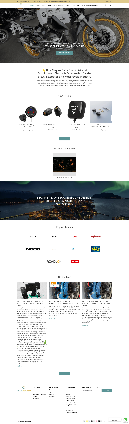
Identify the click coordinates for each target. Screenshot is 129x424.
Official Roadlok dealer (92, 5)
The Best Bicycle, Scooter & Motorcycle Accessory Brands (72, 404)
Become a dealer (70, 410)
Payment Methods (70, 396)
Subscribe (107, 390)
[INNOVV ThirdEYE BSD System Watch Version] (28, 112)
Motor (34, 389)
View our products (64, 52)
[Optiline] (54, 249)
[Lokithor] (95, 237)
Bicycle (34, 392)
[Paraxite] (75, 249)
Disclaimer (68, 394)
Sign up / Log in (108, 1)
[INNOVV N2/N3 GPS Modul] (77, 112)
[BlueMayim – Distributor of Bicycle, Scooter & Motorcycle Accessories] (21, 5)
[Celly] (33, 237)
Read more (20, 366)
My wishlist (52, 396)
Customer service (70, 400)
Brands (35, 396)
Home (32, 5)
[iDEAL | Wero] (87, 421)
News (83, 5)
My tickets (51, 394)
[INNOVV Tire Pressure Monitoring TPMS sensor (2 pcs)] (101, 112)
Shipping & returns (70, 398)
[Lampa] (75, 237)
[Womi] (75, 262)
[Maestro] (99, 421)
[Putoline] (95, 249)
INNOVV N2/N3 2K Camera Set (52, 125)
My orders (51, 392)
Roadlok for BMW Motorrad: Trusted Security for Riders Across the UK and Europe (96, 303)
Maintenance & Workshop (64, 177)
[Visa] (94, 421)
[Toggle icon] (105, 5)
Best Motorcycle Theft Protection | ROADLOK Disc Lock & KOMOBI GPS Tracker (30, 303)
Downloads (68, 408)
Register (51, 389)
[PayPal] (89, 421)
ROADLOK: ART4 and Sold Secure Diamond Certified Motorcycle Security (63, 302)
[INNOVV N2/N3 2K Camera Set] (52, 112)
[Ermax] (54, 237)
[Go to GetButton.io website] (125, 422)
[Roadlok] (54, 262)
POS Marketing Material (71, 412)
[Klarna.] (96, 421)
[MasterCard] (92, 421)
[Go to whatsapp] (125, 419)
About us (68, 389)
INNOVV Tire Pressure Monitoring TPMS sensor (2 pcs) (101, 125)
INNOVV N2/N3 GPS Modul (77, 125)
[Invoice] (84, 421)
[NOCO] (33, 249)
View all (64, 139)
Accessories (36, 398)
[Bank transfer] (101, 421)
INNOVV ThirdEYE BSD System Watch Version (28, 125)
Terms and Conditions (71, 392)
